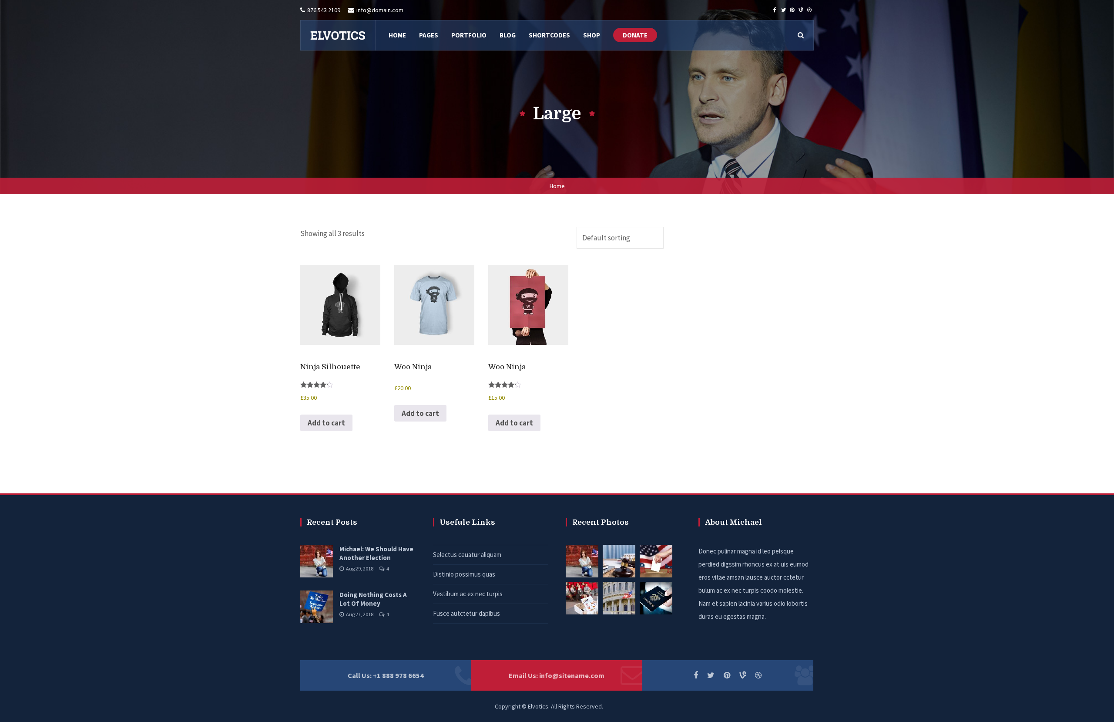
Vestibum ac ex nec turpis (468, 594)
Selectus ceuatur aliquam (467, 554)
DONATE (635, 35)
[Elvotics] (337, 35)
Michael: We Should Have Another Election (376, 553)
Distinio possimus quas (464, 574)
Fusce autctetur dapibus (466, 613)
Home (557, 186)
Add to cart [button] (326, 423)
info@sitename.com (571, 675)
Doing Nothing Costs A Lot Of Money (373, 598)
